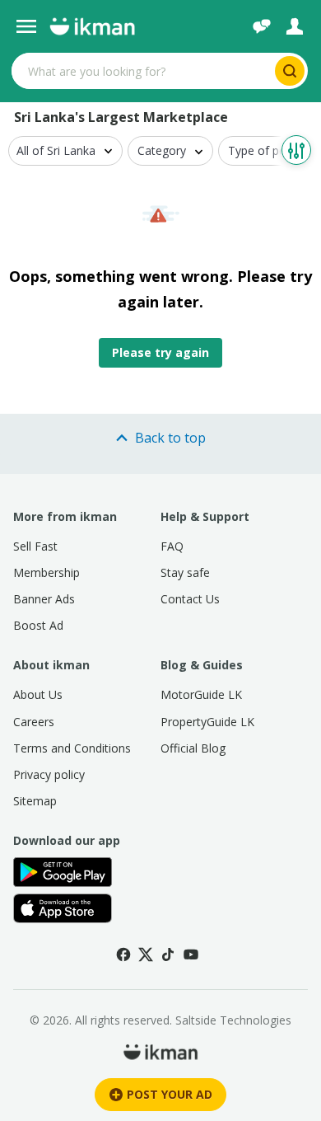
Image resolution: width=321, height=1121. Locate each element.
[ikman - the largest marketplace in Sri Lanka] (92, 26)
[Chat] (262, 26)
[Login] (294, 26)
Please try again (160, 352)
